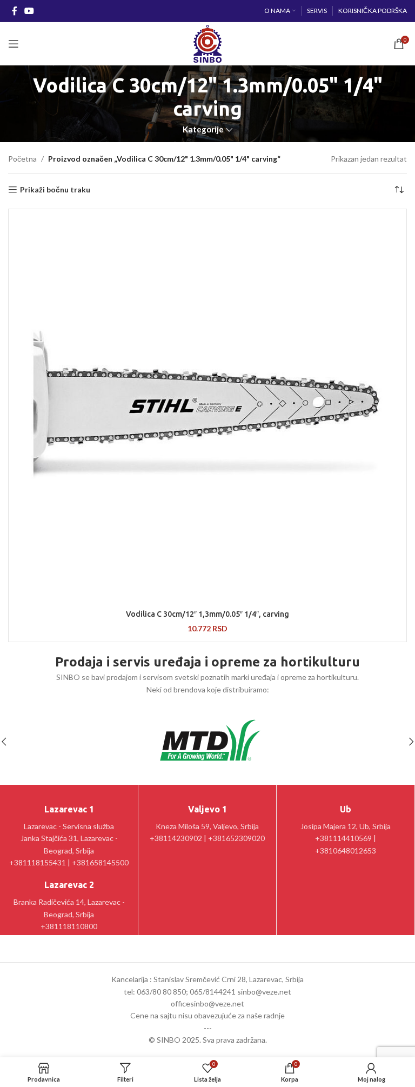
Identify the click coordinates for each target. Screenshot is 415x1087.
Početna (22, 158)
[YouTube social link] (29, 11)
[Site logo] (207, 43)
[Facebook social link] (14, 11)
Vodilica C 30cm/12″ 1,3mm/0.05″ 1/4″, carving (207, 614)
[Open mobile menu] (13, 44)
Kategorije (203, 129)
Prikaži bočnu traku (55, 189)
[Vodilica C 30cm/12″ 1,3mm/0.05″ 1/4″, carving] (207, 408)
